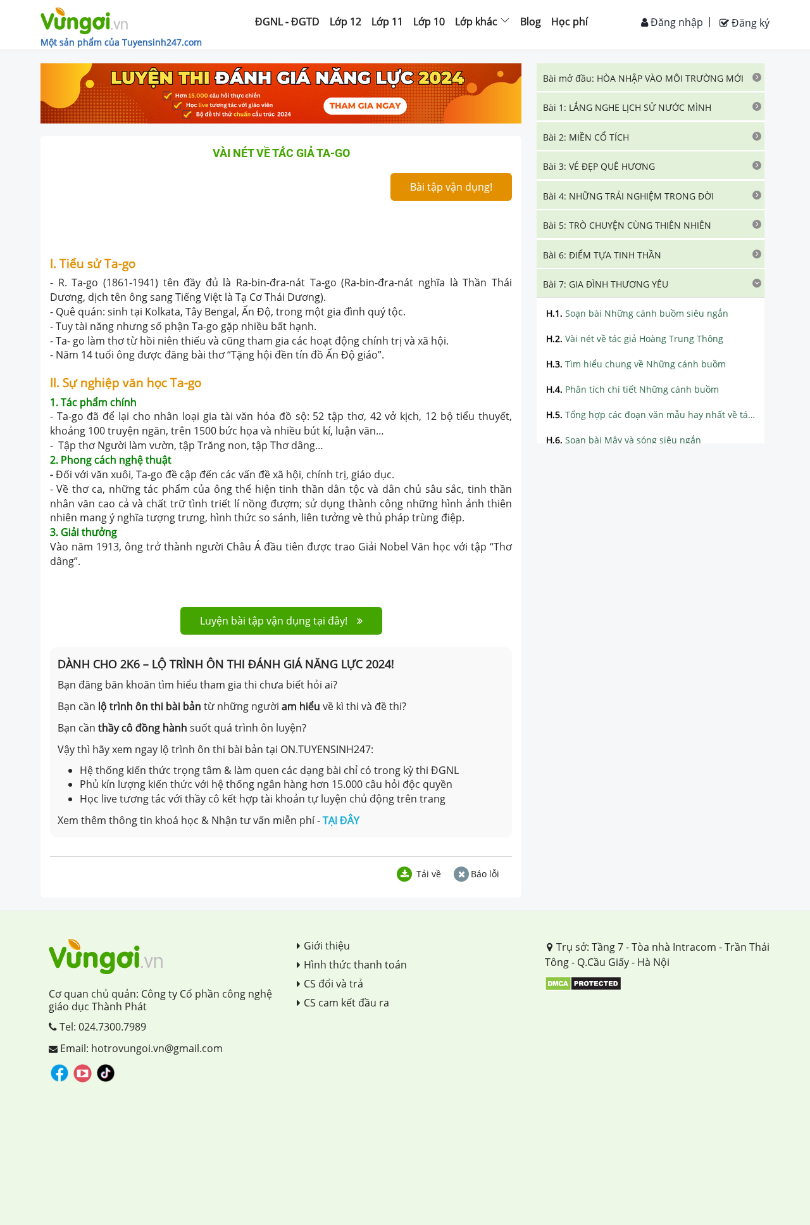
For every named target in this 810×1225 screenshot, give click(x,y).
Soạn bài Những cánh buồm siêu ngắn (637, 313)
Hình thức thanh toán (355, 965)
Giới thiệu (327, 946)
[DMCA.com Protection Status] (583, 982)
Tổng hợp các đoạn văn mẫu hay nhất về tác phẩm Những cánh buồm (650, 415)
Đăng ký (749, 23)
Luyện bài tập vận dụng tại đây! (273, 621)
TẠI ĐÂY (341, 820)
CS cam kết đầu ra (346, 1003)
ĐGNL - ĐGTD (287, 22)
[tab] (650, 77)
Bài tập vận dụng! (451, 187)
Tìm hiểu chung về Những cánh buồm (636, 364)
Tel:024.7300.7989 (101, 1027)
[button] (650, 77)
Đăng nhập (675, 22)
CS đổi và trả (333, 984)
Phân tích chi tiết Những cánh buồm (632, 389)
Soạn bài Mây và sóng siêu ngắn (623, 440)
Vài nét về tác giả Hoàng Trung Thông (634, 339)
